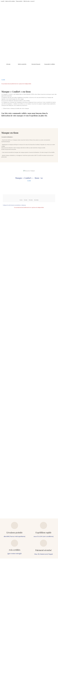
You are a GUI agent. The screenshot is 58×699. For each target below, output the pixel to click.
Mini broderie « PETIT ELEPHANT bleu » (45, 474)
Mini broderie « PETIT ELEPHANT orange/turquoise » (26, 475)
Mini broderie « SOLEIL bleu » (8, 474)
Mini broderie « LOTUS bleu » (8, 505)
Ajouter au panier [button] (7, 478)
